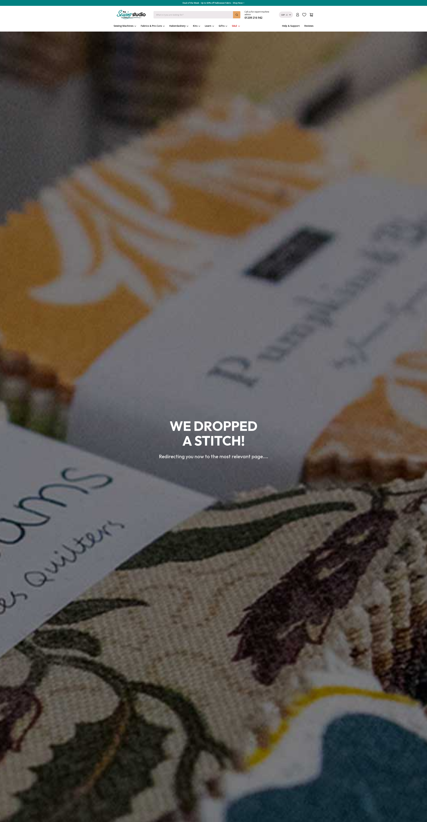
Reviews (308, 25)
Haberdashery (177, 25)
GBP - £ (284, 15)
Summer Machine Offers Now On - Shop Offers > (213, 3)
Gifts (222, 25)
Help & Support (291, 25)
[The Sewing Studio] (131, 15)
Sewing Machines (123, 25)
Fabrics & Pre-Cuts (151, 25)
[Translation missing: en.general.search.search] (236, 14)
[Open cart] (311, 15)
